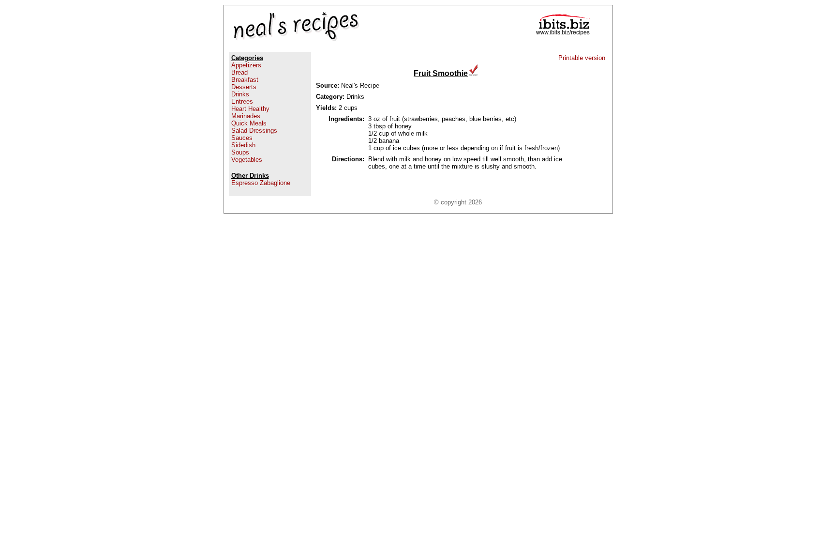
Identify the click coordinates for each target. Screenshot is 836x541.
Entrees (242, 101)
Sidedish (243, 145)
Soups (240, 152)
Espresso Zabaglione (260, 182)
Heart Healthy (250, 108)
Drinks (240, 94)
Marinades (245, 116)
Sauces (242, 137)
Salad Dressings (254, 130)
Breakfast (244, 79)
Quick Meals (249, 123)
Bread (239, 72)
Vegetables (246, 159)
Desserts (243, 87)
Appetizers (246, 65)
